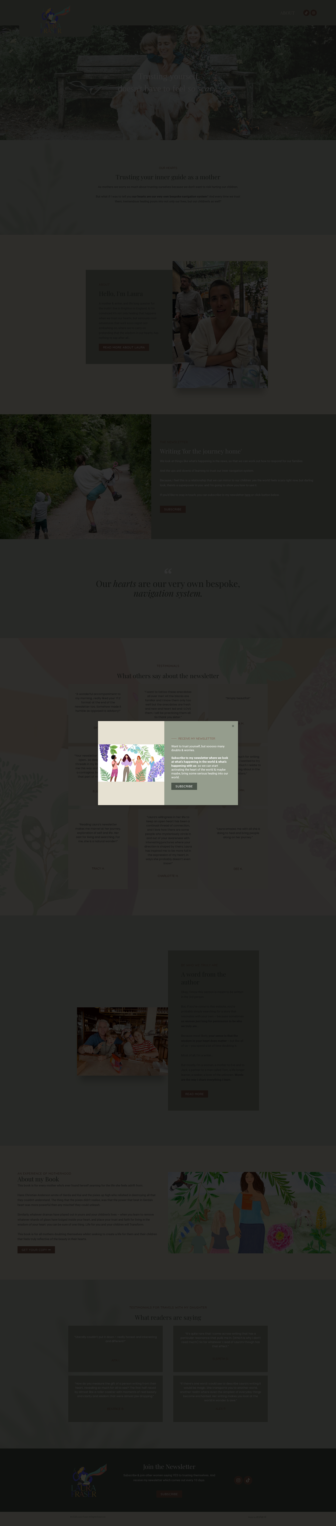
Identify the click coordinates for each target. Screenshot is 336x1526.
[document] (168, 763)
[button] (233, 726)
